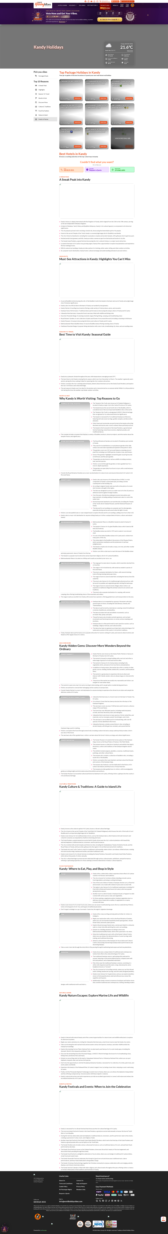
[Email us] (97, 1)
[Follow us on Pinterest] (118, 1203)
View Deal (78, 101)
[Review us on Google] (97, 1203)
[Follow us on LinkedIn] (112, 1203)
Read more (62, 21)
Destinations (92, 5)
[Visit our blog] (121, 1203)
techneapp (43, 1233)
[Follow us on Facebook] (85, 1)
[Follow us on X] (100, 1203)
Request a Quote (64, 1196)
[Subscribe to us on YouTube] (91, 1)
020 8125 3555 (40, 1205)
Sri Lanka (82, 5)
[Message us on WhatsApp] (94, 1)
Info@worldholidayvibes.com (70, 1203)
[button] (45, 79)
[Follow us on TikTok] (109, 1203)
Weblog (115, 5)
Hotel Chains (62, 5)
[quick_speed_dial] (163, 1219)
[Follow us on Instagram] (88, 1)
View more (130, 53)
